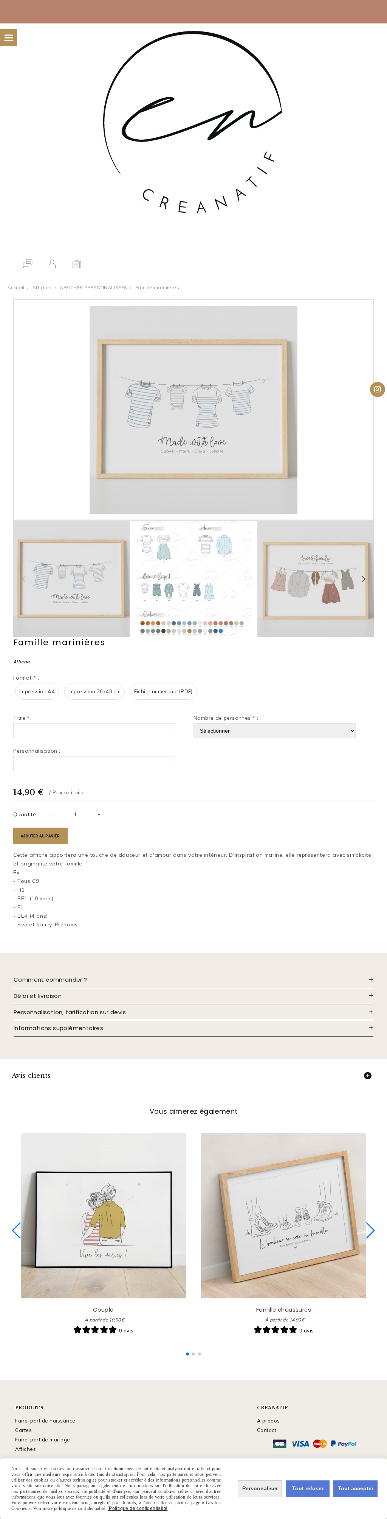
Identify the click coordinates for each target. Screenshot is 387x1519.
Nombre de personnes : (226, 717)
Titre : (23, 717)
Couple (103, 1310)
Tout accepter (355, 1488)
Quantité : (26, 814)
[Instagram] (377, 389)
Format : (26, 677)
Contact (267, 1430)
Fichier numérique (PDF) (163, 691)
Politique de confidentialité (138, 1508)
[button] (363, 579)
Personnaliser (260, 1488)
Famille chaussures (283, 1310)
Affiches (25, 1449)
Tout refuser (308, 1488)
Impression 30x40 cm (94, 691)
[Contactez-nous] (27, 263)
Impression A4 (37, 691)
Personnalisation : (36, 750)
